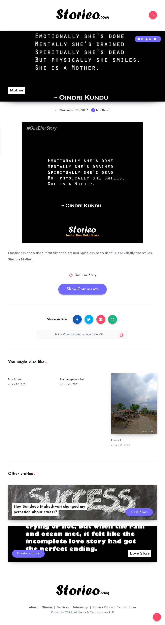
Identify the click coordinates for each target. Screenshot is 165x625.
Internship (80, 607)
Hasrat (116, 440)
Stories (47, 607)
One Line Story (85, 275)
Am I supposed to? (72, 379)
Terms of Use (126, 607)
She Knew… (15, 379)
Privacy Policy (103, 607)
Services (63, 607)
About (33, 607)
